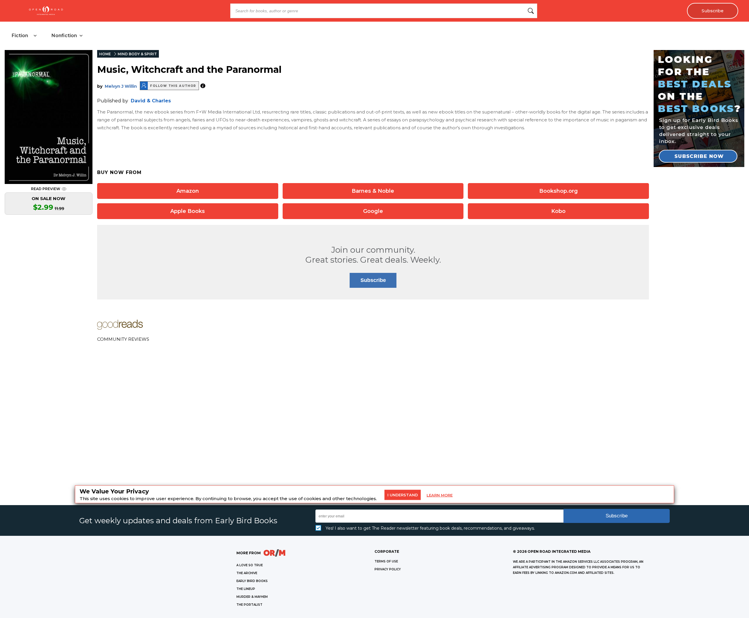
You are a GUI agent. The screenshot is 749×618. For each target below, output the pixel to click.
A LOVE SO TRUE (249, 565)
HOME (105, 54)
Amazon (187, 191)
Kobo (558, 211)
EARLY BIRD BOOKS (252, 581)
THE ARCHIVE (246, 573)
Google (373, 211)
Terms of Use (386, 561)
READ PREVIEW (45, 189)
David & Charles (151, 101)
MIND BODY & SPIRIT (137, 54)
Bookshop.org (558, 191)
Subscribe (713, 10)
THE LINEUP (245, 589)
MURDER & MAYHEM (252, 597)
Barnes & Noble (373, 191)
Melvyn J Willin (121, 86)
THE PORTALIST (249, 605)
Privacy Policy (387, 569)
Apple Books (187, 211)
